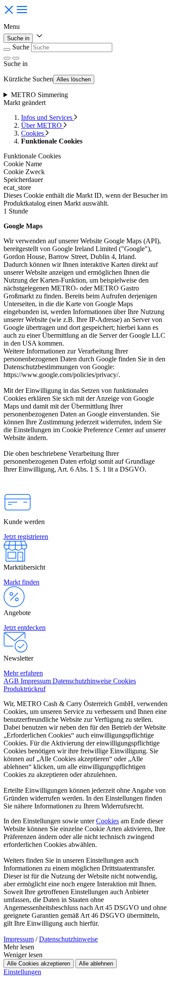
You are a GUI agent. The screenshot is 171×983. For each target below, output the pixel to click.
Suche (20, 47)
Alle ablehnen (96, 963)
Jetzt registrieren (26, 536)
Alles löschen (74, 79)
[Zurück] (7, 49)
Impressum (19, 939)
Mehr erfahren (23, 673)
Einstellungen (22, 972)
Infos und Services (47, 117)
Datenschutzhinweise (68, 939)
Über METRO (42, 125)
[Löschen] (7, 58)
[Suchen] (15, 58)
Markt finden (21, 582)
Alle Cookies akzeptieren (38, 963)
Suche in (18, 38)
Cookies (33, 133)
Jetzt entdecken (25, 627)
